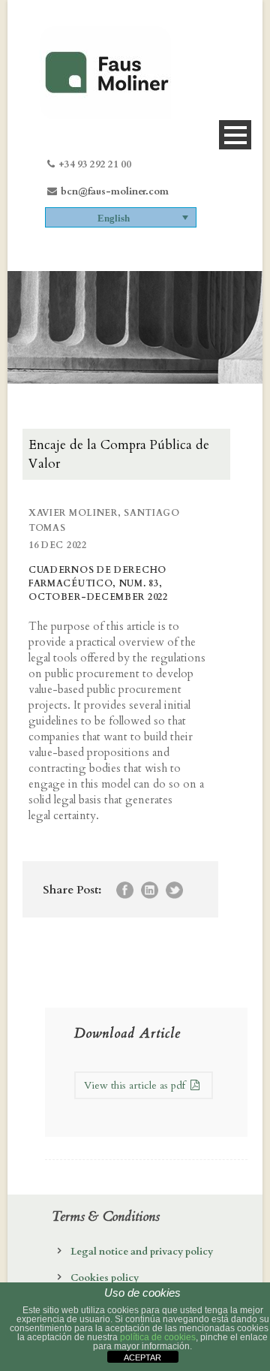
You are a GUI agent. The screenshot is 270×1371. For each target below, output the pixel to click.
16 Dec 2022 (57, 545)
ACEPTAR (142, 1357)
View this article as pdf (136, 1085)
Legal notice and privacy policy (141, 1251)
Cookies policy (104, 1278)
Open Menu (235, 134)
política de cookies (158, 1337)
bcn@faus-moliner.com (115, 191)
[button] (120, 217)
